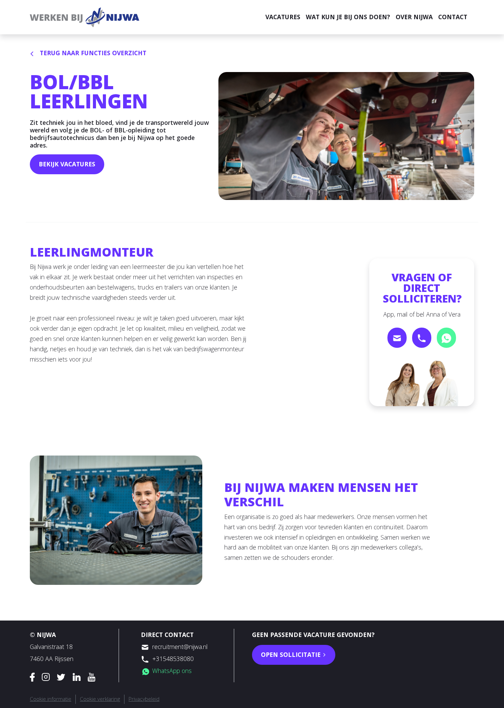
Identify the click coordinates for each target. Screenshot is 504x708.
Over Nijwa (414, 17)
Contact (452, 17)
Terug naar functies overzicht (92, 53)
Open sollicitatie (291, 654)
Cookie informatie (50, 699)
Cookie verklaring (100, 699)
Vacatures (282, 17)
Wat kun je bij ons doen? (348, 17)
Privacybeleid (144, 699)
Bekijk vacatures (67, 164)
